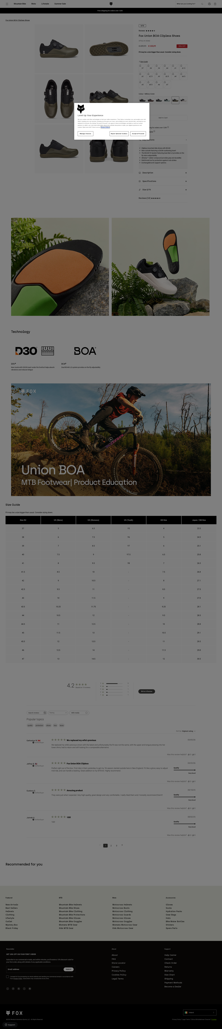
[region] (111, 121)
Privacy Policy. (105, 127)
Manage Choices (85, 133)
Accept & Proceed (138, 133)
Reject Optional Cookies (119, 133)
